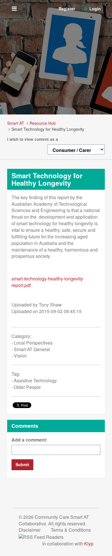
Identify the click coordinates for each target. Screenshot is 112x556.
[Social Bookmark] (46, 536)
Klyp (88, 543)
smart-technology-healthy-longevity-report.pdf (47, 281)
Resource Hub (43, 123)
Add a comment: (29, 440)
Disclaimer (30, 530)
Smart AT (15, 123)
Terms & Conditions (71, 530)
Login (94, 8)
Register (67, 8)
